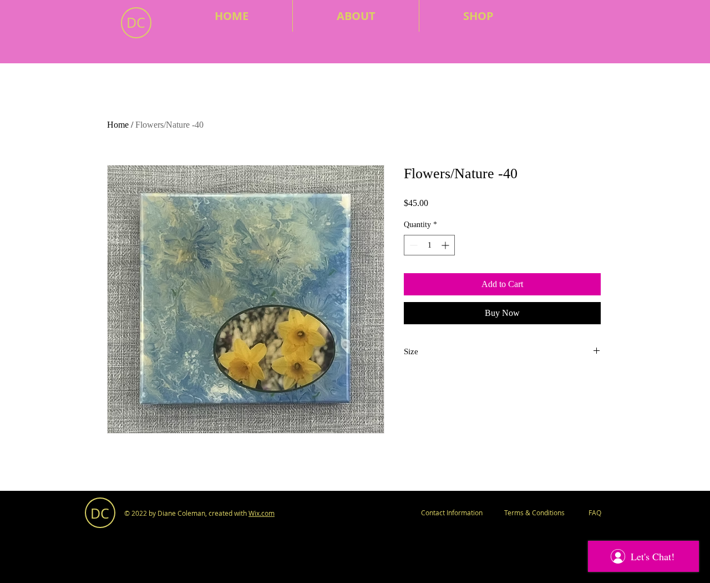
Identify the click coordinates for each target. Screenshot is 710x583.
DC (135, 22)
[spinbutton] (429, 245)
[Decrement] (412, 245)
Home (118, 124)
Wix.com (261, 513)
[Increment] (446, 245)
